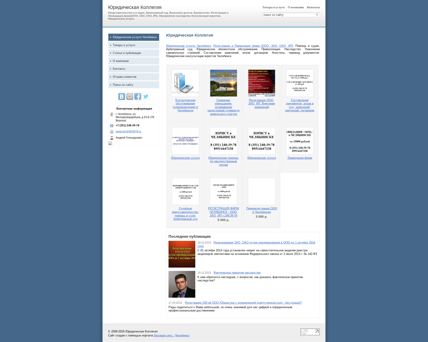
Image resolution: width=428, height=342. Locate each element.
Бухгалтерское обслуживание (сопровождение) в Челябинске (185, 105)
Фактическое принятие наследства (237, 272)
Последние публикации (190, 236)
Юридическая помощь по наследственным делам (223, 161)
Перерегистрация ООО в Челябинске (261, 210)
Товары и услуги (273, 7)
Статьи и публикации (127, 53)
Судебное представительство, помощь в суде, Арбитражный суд (185, 214)
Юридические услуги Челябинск (188, 45)
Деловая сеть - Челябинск (171, 335)
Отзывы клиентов (124, 76)
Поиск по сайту (123, 84)
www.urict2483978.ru (128, 131)
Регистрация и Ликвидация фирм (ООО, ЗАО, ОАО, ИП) (253, 45)
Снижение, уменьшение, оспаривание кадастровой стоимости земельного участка (223, 107)
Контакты (313, 7)
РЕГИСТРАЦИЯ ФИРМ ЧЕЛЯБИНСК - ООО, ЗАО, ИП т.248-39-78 (223, 212)
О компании (296, 7)
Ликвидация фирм (300, 158)
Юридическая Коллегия (135, 7)
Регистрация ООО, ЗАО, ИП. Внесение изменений (261, 103)
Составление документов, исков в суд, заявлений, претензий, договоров (299, 105)
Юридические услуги (185, 158)
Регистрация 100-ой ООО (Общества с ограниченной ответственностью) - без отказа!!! (243, 302)
